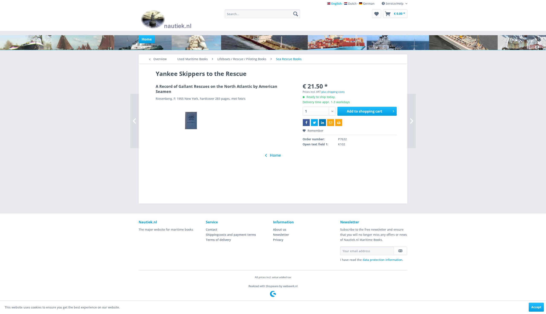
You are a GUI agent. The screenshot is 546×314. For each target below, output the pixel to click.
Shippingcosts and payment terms (231, 235)
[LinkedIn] (322, 122)
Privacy (278, 240)
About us (279, 229)
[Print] (338, 122)
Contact (211, 229)
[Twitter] (314, 122)
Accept (536, 307)
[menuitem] (262, 14)
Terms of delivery (218, 240)
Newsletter (281, 235)
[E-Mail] (330, 122)
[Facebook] (306, 122)
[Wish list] (376, 14)
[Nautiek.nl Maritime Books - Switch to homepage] (167, 19)
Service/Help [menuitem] (394, 3)
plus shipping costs (333, 92)
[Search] (295, 14)
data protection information (382, 260)
